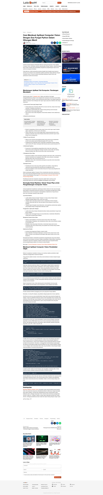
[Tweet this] (54, 43)
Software (65, 58)
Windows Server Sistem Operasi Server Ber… (73, 110)
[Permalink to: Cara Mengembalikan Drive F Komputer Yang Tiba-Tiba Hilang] (55, 438)
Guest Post (25, 488)
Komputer (46, 418)
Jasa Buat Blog (44, 486)
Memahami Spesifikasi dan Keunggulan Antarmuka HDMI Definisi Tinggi (41, 457)
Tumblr (54, 486)
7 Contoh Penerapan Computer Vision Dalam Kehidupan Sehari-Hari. (42, 244)
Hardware (36, 418)
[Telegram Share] (57, 43)
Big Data (64, 69)
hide (30, 79)
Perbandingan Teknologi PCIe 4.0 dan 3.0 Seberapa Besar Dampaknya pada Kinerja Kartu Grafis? (28, 457)
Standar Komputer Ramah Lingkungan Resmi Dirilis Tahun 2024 (41, 444)
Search (59, 2)
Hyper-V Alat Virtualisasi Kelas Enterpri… (72, 105)
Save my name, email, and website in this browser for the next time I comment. (39, 474)
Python (58, 418)
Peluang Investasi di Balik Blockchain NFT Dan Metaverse (52, 427)
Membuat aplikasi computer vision (30, 389)
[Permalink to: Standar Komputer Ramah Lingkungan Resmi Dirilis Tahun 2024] (42, 438)
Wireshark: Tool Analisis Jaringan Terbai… (70, 82)
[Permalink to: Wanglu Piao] (24, 42)
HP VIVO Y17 (65, 42)
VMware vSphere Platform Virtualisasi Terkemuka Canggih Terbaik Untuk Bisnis (31, 427)
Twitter (63, 484)
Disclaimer (25, 486)
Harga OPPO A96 (66, 36)
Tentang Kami (35, 484)
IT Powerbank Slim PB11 (67, 44)
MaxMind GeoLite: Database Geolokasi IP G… (69, 71)
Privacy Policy (44, 484)
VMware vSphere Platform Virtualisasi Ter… (70, 101)
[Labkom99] (30, 2)
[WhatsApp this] (60, 43)
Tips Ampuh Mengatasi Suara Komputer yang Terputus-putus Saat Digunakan (27, 444)
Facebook (55, 484)
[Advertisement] (51, 22)
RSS (72, 486)
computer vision (36, 96)
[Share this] (52, 43)
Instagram (64, 486)
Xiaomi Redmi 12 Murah (67, 38)
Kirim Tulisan (35, 488)
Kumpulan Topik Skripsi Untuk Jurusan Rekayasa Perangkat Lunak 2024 (54, 457)
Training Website (45, 488)
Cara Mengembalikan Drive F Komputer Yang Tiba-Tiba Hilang (55, 444)
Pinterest (73, 484)
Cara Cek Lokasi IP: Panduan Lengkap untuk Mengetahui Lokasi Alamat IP (29, 122)
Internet (41, 418)
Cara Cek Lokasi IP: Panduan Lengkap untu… (69, 60)
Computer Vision (29, 418)
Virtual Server (64, 99)
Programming (52, 418)
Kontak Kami (25, 484)
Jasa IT (33, 486)
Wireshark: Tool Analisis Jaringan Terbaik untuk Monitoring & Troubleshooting (44, 11)
